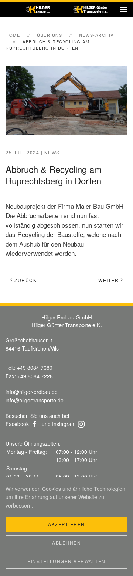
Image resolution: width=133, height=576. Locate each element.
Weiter (108, 280)
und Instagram (59, 424)
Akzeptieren (66, 524)
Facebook (17, 424)
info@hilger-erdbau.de (32, 391)
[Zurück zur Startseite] (67, 9)
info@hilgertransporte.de (35, 400)
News (52, 152)
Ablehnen (66, 542)
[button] (123, 9)
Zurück (25, 280)
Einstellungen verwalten (66, 561)
